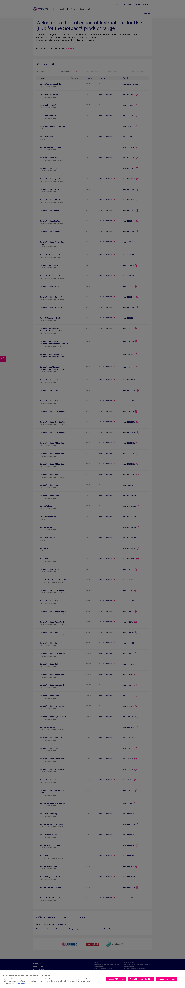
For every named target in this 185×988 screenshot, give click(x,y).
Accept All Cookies (116, 979)
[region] (92, 979)
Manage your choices (166, 979)
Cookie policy (20, 983)
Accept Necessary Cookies (140, 979)
